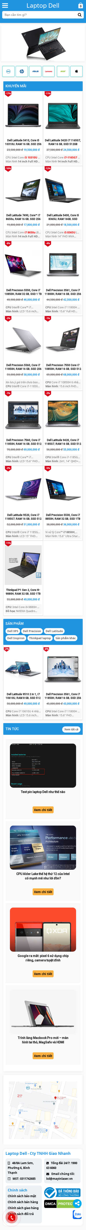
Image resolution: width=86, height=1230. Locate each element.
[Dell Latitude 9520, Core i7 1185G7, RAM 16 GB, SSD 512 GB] (23, 490)
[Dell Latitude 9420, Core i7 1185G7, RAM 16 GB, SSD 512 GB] (62, 415)
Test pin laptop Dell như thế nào (43, 792)
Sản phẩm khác (66, 638)
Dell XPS (12, 631)
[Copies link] (77, 1203)
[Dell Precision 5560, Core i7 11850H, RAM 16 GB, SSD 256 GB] (23, 340)
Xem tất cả (71, 729)
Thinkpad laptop (40, 638)
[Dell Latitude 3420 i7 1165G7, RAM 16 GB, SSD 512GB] (62, 115)
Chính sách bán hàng (23, 1202)
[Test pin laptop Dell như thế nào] (43, 766)
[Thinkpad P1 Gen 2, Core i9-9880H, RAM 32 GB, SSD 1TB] (23, 565)
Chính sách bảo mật (22, 1196)
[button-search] (80, 15)
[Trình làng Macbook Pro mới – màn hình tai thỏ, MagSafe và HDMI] (43, 1012)
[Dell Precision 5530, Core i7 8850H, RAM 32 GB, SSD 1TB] (62, 490)
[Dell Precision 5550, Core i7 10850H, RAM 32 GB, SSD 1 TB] (23, 265)
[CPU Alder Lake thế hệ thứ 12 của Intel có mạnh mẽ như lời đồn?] (43, 848)
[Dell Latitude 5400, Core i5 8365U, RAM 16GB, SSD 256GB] (62, 190)
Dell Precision (32, 631)
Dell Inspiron (15, 638)
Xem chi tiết (43, 810)
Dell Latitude (54, 631)
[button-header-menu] (5, 5)
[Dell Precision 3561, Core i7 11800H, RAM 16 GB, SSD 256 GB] (62, 265)
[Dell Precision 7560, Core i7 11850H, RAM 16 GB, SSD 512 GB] (23, 415)
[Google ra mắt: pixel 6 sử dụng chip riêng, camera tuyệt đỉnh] (43, 930)
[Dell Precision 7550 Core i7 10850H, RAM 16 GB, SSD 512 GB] (62, 340)
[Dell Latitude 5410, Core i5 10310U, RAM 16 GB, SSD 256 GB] (23, 115)
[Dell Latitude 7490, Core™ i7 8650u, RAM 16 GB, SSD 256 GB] (23, 190)
